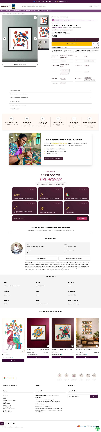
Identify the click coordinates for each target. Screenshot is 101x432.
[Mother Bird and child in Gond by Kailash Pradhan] (63, 333)
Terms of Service (7, 411)
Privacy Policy (6, 410)
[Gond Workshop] (13, 335)
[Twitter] (8, 423)
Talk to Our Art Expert (71, 44)
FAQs (4, 397)
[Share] (97, 44)
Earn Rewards (6, 403)
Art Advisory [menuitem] (8, 10)
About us (5, 395)
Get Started (81, 218)
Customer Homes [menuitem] (17, 10)
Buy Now (75, 40)
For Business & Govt (39, 10)
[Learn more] (61, 16)
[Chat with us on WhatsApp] (98, 429)
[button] (75, 20)
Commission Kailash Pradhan (74, 258)
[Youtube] (13, 423)
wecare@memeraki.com (53, 395)
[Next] (35, 38)
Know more (96, 47)
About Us (49, 10)
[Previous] (4, 38)
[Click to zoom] (35, 17)
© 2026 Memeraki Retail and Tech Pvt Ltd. (12, 427)
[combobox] (50, 6)
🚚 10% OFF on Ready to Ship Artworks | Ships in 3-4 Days (50, 1)
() (97, 6)
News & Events (7, 405)
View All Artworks (41, 258)
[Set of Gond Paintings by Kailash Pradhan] (87, 333)
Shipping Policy (7, 407)
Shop (2, 10)
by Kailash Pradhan (57, 27)
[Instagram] (5, 423)
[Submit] (22, 6)
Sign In (90, 6)
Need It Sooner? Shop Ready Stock (53, 158)
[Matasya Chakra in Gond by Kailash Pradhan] (38, 333)
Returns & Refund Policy (9, 408)
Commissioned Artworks (9, 400)
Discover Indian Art (27, 10)
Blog (4, 398)
